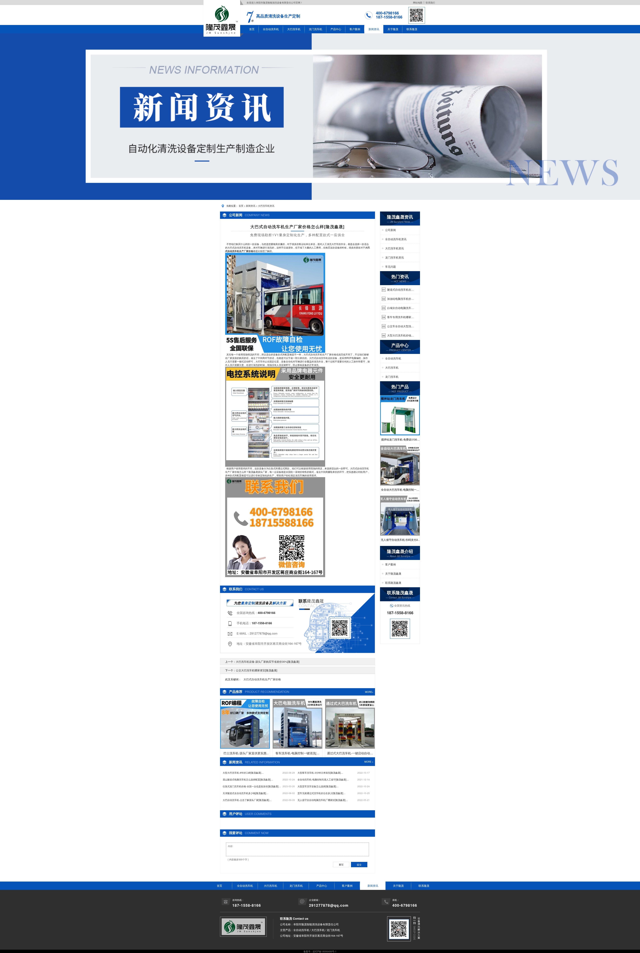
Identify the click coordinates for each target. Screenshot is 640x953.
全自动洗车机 (271, 29)
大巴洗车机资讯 (266, 205)
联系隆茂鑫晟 (393, 583)
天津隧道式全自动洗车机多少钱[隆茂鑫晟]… (245, 793)
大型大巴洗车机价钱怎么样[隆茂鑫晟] (400, 335)
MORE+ (369, 692)
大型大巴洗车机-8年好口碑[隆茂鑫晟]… (243, 772)
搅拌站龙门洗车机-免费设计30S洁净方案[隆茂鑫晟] (400, 441)
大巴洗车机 (293, 29)
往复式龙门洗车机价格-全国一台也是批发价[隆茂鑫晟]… (252, 786)
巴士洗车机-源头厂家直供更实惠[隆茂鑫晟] (245, 754)
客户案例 (355, 29)
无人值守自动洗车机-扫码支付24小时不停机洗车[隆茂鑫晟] (400, 541)
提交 (359, 864)
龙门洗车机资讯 (394, 257)
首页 (251, 29)
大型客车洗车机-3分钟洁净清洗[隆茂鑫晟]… (320, 772)
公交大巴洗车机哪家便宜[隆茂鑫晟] (256, 670)
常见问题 (390, 266)
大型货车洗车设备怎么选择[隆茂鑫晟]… (318, 786)
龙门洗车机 (315, 29)
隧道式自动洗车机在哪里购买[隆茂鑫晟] (400, 290)
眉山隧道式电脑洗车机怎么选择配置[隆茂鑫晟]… (248, 779)
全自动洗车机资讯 (395, 239)
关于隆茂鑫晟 (393, 573)
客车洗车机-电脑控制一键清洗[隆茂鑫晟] (297, 754)
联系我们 (430, 2)
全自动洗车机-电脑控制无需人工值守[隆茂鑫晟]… (323, 779)
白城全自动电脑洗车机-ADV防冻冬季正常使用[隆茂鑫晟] (399, 308)
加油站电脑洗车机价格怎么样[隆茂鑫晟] (400, 299)
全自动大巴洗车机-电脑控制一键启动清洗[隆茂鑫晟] (400, 491)
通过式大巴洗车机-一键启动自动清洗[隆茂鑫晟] (350, 754)
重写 (341, 864)
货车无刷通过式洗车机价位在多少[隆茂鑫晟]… (322, 793)
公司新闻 (390, 230)
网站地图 (417, 2)
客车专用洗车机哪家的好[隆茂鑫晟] (400, 317)
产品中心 (335, 29)
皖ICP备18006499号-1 (324, 951)
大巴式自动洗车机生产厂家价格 (262, 679)
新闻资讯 (373, 29)
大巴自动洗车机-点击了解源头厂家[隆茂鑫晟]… (247, 800)
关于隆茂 (393, 29)
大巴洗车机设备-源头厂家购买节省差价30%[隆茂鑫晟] (267, 662)
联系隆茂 (411, 29)
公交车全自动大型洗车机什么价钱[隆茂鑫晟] (400, 326)
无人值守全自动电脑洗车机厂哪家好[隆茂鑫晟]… (323, 800)
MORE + (368, 761)
